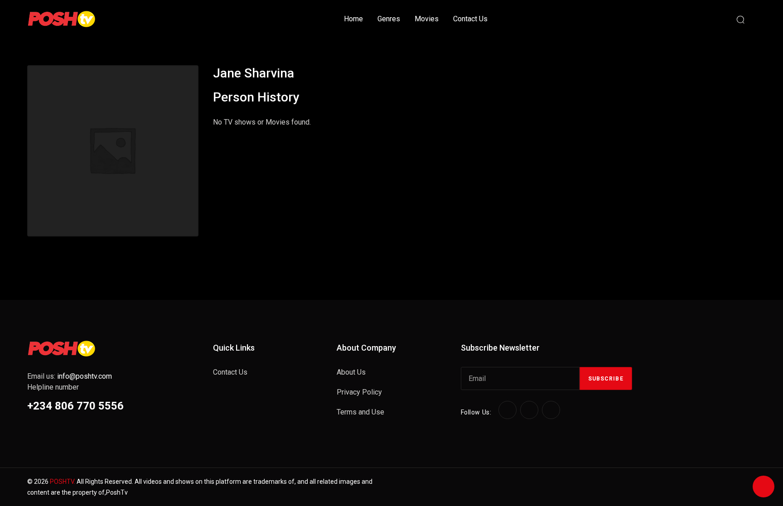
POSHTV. (62, 481)
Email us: (69, 376)
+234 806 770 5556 (75, 406)
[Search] (740, 19)
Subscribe (606, 379)
